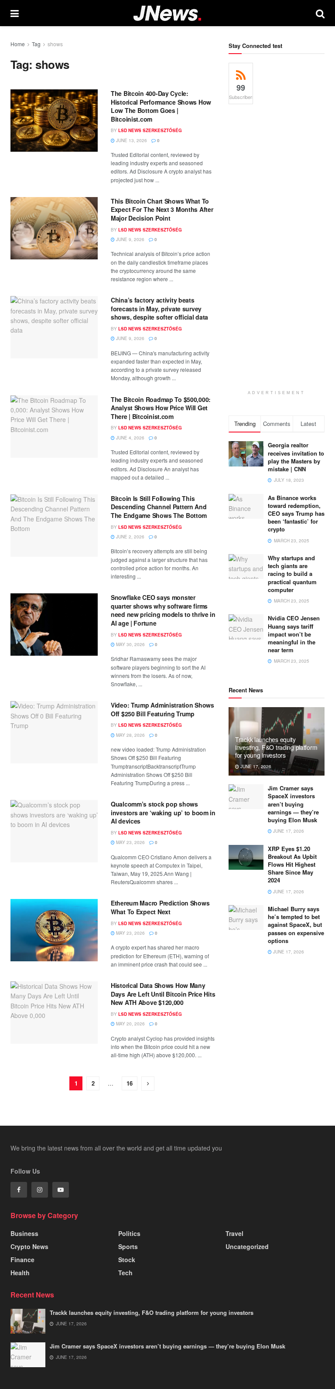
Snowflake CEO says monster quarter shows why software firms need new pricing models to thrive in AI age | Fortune (163, 610)
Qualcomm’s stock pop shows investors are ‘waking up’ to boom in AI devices (163, 812)
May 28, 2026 (130, 735)
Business (24, 1233)
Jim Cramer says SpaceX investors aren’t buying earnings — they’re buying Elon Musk (293, 804)
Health (20, 1272)
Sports (128, 1246)
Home (17, 44)
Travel (234, 1233)
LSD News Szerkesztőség (150, 130)
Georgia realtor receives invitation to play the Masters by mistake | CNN (296, 457)
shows (55, 44)
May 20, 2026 (130, 1024)
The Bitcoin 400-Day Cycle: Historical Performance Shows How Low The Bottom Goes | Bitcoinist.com (161, 106)
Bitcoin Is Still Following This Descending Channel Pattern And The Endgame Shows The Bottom (159, 507)
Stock (126, 1259)
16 (129, 1083)
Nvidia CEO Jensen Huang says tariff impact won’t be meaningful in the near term (294, 634)
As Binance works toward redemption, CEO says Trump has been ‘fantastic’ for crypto (296, 514)
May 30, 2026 (130, 644)
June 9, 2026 (129, 239)
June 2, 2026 (129, 537)
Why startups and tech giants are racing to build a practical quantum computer (292, 574)
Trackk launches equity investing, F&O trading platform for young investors (276, 747)
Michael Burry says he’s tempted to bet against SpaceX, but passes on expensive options (296, 925)
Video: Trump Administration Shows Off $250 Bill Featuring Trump (162, 709)
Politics (129, 1233)
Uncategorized (247, 1246)
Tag (36, 44)
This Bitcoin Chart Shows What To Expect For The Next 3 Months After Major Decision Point (162, 209)
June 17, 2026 (255, 766)
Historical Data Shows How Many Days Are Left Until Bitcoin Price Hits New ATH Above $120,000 (163, 994)
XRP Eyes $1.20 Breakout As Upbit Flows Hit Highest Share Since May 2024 (292, 864)
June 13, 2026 (131, 140)
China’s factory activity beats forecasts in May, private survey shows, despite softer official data (159, 308)
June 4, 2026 (129, 438)
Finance (22, 1259)
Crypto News (29, 1246)
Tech (125, 1272)
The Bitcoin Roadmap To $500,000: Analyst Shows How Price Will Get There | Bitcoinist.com (161, 408)
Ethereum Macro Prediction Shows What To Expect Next (160, 907)
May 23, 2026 (130, 842)
